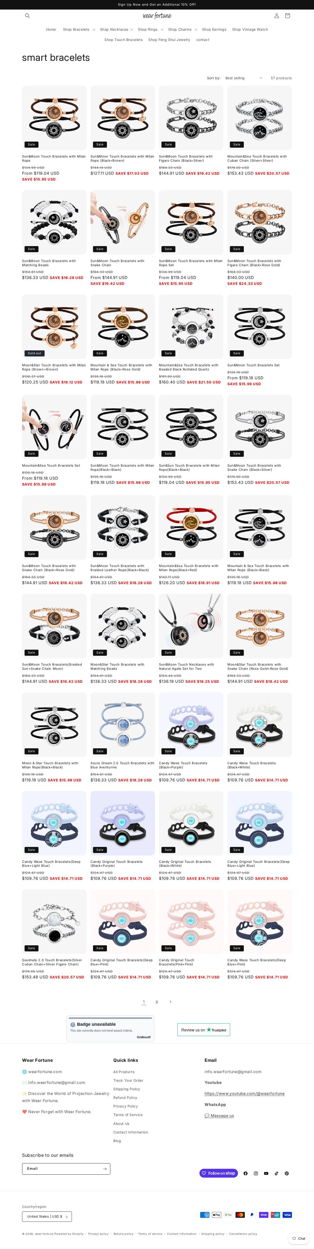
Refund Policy (125, 1097)
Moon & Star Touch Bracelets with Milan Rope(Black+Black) (50, 765)
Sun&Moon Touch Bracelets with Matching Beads (49, 263)
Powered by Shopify (69, 1234)
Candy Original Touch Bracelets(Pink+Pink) (177, 962)
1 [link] (144, 1001)
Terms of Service (128, 1115)
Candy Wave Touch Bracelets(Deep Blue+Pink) (256, 962)
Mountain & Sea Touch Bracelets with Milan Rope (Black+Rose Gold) (121, 367)
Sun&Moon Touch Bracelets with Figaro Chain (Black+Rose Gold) (254, 263)
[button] (27, 15)
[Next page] (170, 1001)
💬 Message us (219, 1115)
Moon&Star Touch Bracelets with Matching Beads (117, 666)
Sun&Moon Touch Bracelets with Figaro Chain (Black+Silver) (186, 158)
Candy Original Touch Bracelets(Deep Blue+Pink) (122, 962)
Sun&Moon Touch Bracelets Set (253, 365)
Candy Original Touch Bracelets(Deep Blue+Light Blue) (258, 864)
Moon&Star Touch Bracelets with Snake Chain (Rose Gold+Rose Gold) (257, 666)
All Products (123, 1072)
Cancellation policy (243, 1234)
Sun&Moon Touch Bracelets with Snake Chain (117, 263)
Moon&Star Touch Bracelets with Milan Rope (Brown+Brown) (54, 367)
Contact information (181, 1234)
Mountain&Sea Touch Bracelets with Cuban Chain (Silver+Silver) (257, 158)
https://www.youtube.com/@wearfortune (245, 1093)
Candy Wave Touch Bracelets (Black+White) (251, 765)
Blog (117, 1141)
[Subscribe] (104, 1169)
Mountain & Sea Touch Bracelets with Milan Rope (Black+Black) (258, 568)
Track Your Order (128, 1080)
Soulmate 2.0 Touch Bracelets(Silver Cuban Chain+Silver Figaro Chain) (52, 962)
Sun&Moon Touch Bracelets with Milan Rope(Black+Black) (122, 467)
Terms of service (150, 1234)
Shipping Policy (126, 1089)
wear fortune (44, 1234)
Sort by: (214, 78)
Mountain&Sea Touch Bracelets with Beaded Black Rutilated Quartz (189, 367)
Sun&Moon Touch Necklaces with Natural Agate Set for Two (186, 666)
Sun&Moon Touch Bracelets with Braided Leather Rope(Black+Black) (120, 568)
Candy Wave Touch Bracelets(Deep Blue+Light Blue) (51, 864)
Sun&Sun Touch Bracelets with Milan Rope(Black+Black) (189, 467)
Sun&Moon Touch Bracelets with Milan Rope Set (191, 263)
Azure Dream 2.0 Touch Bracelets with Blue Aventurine (123, 765)
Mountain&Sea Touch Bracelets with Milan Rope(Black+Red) (189, 568)
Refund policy (124, 1234)
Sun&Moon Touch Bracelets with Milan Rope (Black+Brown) (122, 158)
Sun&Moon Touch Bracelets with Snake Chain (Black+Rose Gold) (49, 568)
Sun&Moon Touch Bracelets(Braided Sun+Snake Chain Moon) (52, 666)
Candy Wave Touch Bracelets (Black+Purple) (183, 765)
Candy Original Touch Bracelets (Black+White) (185, 864)
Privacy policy (98, 1234)
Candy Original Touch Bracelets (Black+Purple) (117, 864)
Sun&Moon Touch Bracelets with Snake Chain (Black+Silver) (254, 467)
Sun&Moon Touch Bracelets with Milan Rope (54, 158)
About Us (121, 1123)
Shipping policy (212, 1234)
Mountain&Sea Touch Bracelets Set (51, 465)
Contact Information (130, 1132)
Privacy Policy (125, 1106)
